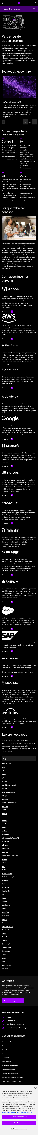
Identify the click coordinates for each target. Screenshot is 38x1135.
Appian (4, 820)
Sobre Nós (5, 1050)
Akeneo (4, 781)
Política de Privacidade (10, 1065)
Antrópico (5, 817)
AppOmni (5, 824)
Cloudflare (5, 912)
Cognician (5, 916)
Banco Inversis (7, 873)
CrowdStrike (6, 965)
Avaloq (4, 859)
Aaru (3, 767)
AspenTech (6, 841)
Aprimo (4, 831)
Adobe (4, 774)
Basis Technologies (8, 877)
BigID (3, 884)
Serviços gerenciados (15, 1024)
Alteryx (4, 795)
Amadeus (5, 799)
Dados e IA (11, 1020)
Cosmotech (6, 951)
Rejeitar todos (19, 1123)
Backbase (5, 870)
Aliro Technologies (8, 792)
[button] (13, 1000)
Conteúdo (5, 937)
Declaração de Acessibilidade (12, 1077)
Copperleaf (6, 944)
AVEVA (4, 863)
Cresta (4, 958)
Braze (4, 898)
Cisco (4, 908)
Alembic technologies (9, 785)
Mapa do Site (6, 1061)
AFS (3, 778)
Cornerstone (6, 947)
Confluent (5, 930)
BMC (3, 894)
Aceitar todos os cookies (19, 1116)
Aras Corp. (5, 834)
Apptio (4, 827)
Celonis (4, 901)
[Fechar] (35, 1088)
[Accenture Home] (19, 3)
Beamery (5, 880)
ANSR (4, 810)
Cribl (3, 961)
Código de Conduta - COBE (11, 1081)
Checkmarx (6, 905)
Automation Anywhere (10, 855)
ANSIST (4, 813)
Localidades (6, 1057)
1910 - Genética (7, 764)
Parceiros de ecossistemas (11, 9)
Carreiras (5, 1046)
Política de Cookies (8, 1112)
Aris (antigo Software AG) (11, 838)
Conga (4, 933)
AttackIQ (5, 852)
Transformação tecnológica (18, 1027)
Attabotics (5, 848)
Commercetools (7, 926)
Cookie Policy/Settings (10, 1073)
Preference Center (8, 1042)
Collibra (4, 923)
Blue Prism (5, 887)
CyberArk (5, 969)
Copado (4, 940)
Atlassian (5, 845)
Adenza (4, 771)
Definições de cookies (19, 1129)
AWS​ (3, 866)
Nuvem (10, 1017)
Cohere (4, 919)
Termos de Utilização (9, 1069)
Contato (4, 1053)
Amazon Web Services (9, 803)
